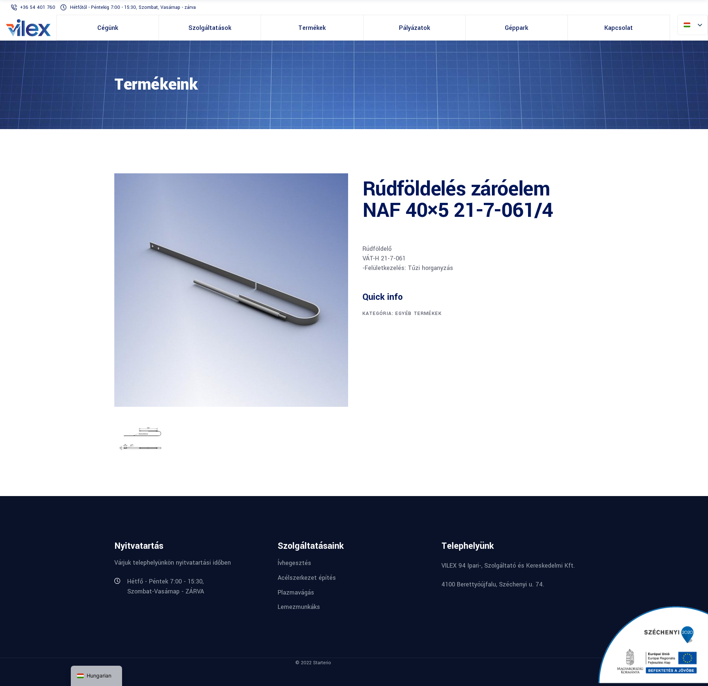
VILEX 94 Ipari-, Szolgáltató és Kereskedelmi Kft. (508, 565)
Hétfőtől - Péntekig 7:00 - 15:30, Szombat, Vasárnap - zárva (133, 7)
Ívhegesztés (294, 563)
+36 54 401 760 (38, 7)
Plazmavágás (296, 592)
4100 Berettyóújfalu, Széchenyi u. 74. (492, 584)
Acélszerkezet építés (307, 578)
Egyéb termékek (418, 313)
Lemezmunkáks (299, 607)
